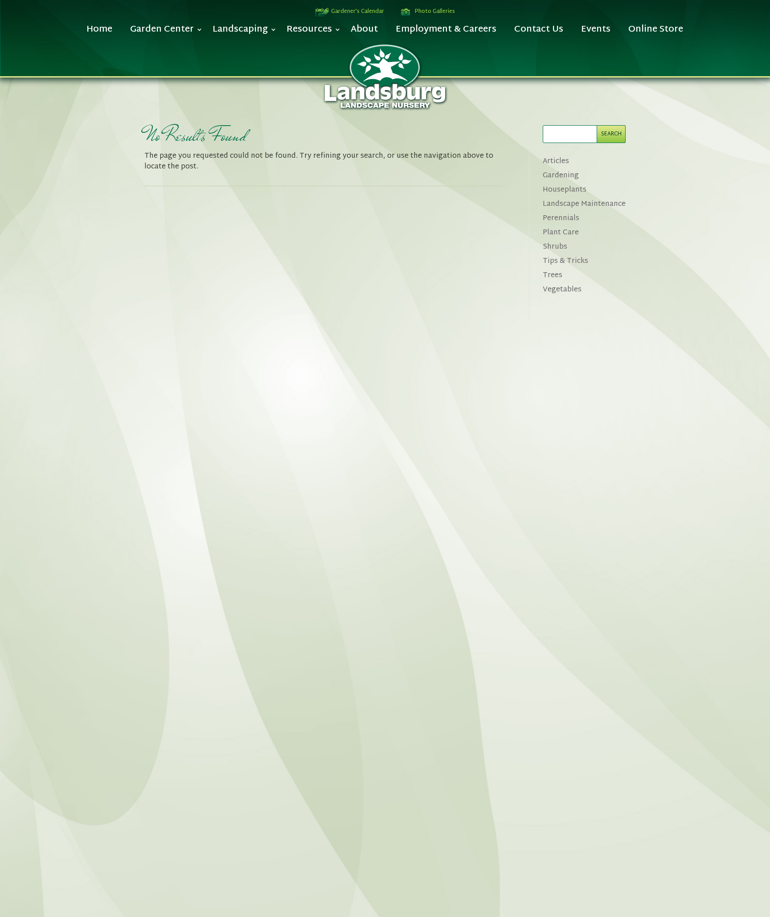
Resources (309, 31)
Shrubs (555, 247)
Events (595, 31)
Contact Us (538, 31)
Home (99, 31)
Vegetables (562, 289)
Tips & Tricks (565, 261)
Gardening (561, 175)
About (364, 31)
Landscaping (240, 31)
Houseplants (564, 190)
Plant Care (561, 232)
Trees (552, 275)
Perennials (561, 218)
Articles (556, 161)
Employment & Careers (446, 31)
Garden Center (162, 31)
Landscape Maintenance (584, 204)
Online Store (655, 31)
